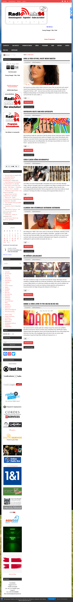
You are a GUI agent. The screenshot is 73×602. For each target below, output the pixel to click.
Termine (7, 275)
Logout (24, 1)
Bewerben (7, 295)
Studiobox (7, 289)
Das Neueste (15, 45)
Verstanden (51, 599)
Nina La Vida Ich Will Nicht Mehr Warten (39, 58)
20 (4, 238)
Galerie (6, 287)
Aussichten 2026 (9, 206)
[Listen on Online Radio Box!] (12, 462)
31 (15, 240)
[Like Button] (25, 98)
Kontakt (59, 45)
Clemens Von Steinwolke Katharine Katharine (42, 208)
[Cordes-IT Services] (12, 418)
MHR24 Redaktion (36, 62)
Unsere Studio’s (9, 285)
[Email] (71, 14)
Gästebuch (7, 297)
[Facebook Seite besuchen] (62, 1)
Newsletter (7, 299)
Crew (52, 45)
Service (67, 45)
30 (12, 240)
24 (15, 238)
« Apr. (4, 242)
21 (7, 238)
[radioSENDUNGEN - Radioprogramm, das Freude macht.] (12, 384)
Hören (37, 45)
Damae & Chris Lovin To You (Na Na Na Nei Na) (41, 304)
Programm (45, 45)
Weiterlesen (28, 102)
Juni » (8, 242)
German (7, 55)
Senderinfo (7, 278)
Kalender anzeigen (7, 254)
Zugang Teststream (10, 316)
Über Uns (5, 50)
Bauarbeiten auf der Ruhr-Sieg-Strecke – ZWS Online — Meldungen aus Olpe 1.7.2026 (12, 187)
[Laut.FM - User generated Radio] (12, 371)
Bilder (6, 302)
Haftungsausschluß (9, 311)
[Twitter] (71, 11)
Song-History (8, 280)
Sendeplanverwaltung (10, 323)
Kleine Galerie (8, 319)
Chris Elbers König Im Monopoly (36, 159)
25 (17, 238)
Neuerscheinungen (29, 107)
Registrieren (8, 306)
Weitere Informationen (62, 599)
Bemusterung (8, 294)
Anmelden (4, 1)
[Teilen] (71, 17)
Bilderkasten (8, 321)
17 (15, 237)
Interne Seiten (8, 314)
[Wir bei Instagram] (70, 1)
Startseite (6, 45)
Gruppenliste (8, 326)
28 (7, 240)
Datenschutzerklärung (10, 309)
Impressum (14, 50)
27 (4, 240)
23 (12, 238)
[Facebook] (71, 8)
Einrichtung (8, 318)
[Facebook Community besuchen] (65, 1)
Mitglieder (7, 324)
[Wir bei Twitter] (67, 1)
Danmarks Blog (8, 175)
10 (15, 235)
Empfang (7, 282)
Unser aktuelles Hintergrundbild (13, 202)
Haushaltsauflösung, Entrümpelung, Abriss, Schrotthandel (9, 178)
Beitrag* (19, 1)
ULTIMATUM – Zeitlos (10, 214)
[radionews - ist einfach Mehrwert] (12, 403)
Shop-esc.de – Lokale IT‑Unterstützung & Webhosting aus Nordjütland (12, 199)
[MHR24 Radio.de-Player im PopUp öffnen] (12, 110)
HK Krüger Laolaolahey (33, 256)
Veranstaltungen (11, 1)
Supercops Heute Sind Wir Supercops (38, 111)
